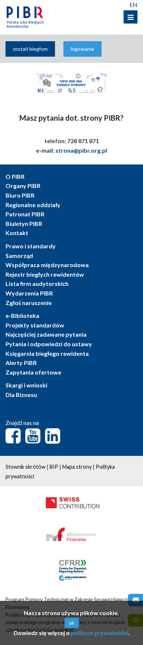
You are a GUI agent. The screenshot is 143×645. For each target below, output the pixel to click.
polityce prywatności (99, 632)
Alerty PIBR (21, 362)
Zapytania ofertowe (33, 372)
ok (71, 623)
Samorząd (19, 255)
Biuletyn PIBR (24, 223)
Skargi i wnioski (26, 385)
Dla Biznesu (21, 394)
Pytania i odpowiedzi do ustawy (49, 343)
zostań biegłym (30, 49)
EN (133, 4)
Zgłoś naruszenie (29, 302)
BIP (54, 467)
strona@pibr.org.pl (81, 150)
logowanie (82, 49)
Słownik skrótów (25, 467)
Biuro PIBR (20, 195)
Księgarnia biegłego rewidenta (47, 353)
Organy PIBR (23, 185)
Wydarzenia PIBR (29, 293)
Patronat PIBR (25, 213)
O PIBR (15, 176)
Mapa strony (77, 467)
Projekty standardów (35, 325)
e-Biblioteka (22, 315)
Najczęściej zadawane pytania (46, 334)
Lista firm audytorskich (37, 283)
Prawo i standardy (31, 245)
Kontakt (17, 232)
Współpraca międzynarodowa (47, 264)
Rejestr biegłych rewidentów (45, 274)
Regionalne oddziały (33, 204)
